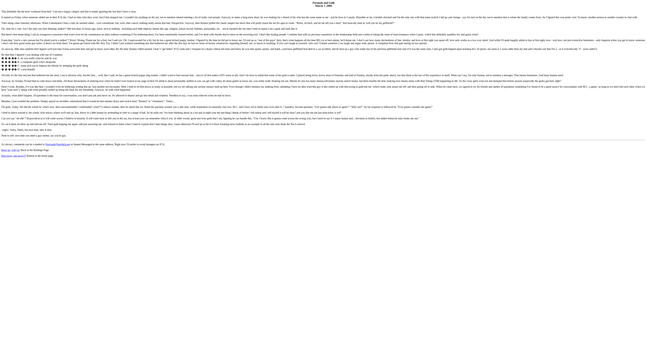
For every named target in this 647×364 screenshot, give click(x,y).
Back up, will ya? (10, 150)
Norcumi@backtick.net (57, 144)
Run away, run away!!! (13, 155)
